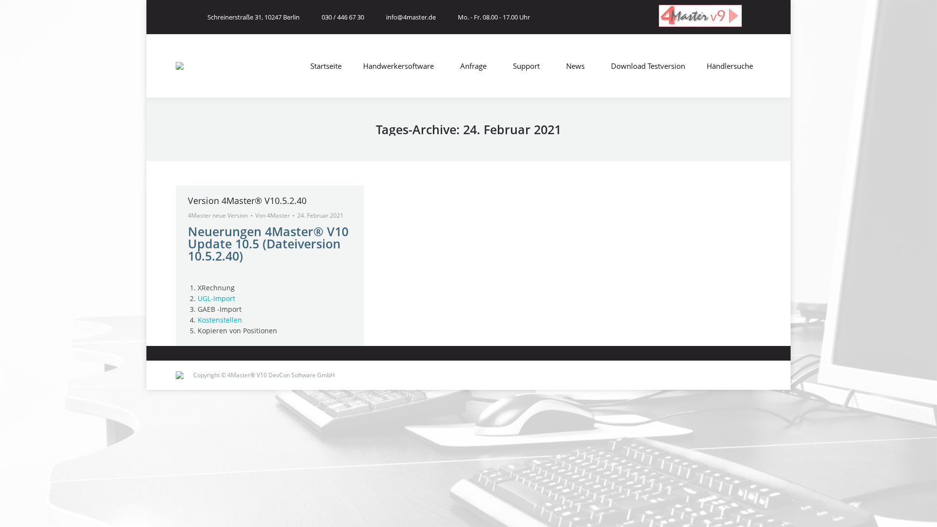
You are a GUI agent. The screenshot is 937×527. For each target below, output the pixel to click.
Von (272, 215)
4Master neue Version (218, 215)
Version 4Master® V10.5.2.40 (247, 200)
